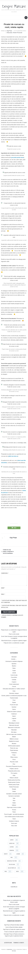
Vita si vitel (14, 825)
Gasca (14, 709)
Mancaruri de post (14, 725)
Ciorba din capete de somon (17, 929)
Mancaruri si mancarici (14, 727)
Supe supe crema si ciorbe (14, 807)
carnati (14, 672)
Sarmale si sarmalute (14, 796)
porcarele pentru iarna (17, 157)
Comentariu (4, 573)
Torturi (14, 812)
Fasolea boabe (14, 698)
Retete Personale (17, 32)
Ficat (14, 700)
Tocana (14, 809)
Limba (14, 720)
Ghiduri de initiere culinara (14, 711)
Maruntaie (9, 32)
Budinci (14, 666)
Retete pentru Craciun (14, 782)
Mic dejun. (14, 732)
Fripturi (14, 702)
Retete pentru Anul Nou (14, 780)
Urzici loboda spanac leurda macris (14, 816)
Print (15, 527)
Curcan (14, 686)
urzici (19, 871)
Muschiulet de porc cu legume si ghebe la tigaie (14, 640)
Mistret (14, 736)
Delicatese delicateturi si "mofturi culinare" (14, 688)
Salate (14, 791)
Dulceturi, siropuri (14, 693)
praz (7, 871)
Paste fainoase (14, 750)
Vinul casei (14, 823)
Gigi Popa (9, 30)
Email (3, 594)
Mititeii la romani (14, 739)
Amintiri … (14, 659)
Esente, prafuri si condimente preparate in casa (14, 695)
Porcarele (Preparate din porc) (14, 766)
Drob (14, 691)
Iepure (14, 716)
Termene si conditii (18, 942)
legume (19, 854)
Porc (14, 764)
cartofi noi (13, 843)
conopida (13, 850)
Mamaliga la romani (14, 723)
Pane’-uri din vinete (14, 634)
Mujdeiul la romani (14, 741)
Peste (14, 755)
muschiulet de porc (13, 861)
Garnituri (14, 707)
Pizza (14, 759)
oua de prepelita (13, 868)
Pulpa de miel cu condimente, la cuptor (14, 643)
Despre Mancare (14, 6)
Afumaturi (14, 656)
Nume (3, 588)
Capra (14, 670)
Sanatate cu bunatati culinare (14, 793)
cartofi (13, 839)
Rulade (14, 789)
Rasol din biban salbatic (17, 925)
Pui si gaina (14, 773)
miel (13, 857)
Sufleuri (14, 805)
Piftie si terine (14, 757)
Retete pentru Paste (14, 784)
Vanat (14, 818)
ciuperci (13, 846)
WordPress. (10, 949)
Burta (14, 668)
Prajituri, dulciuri (14, 768)
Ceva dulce (14, 677)
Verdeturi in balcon (14, 821)
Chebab (14, 679)
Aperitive (14, 663)
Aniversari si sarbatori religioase (14, 661)
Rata (14, 775)
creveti (7, 854)
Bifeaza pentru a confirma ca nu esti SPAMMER (12, 616)
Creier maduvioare (14, 684)
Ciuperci (14, 682)
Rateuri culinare (14, 777)
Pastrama (14, 752)
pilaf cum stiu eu (13, 456)
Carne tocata (14, 675)
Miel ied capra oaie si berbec (14, 734)
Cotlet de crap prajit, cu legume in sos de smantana (8, 551)
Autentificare (14, 886)
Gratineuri (14, 714)
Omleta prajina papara (14, 745)
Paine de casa (14, 748)
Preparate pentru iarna (14, 771)
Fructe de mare (14, 704)
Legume (14, 718)
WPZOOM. (14, 950)
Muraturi (14, 743)
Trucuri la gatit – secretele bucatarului (14, 814)
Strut (14, 800)
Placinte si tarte (14, 761)
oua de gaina (13, 864)
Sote (14, 798)
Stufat (14, 802)
